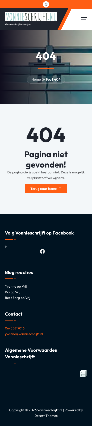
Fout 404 (53, 79)
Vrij (24, 286)
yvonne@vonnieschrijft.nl (24, 334)
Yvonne (10, 286)
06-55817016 (15, 328)
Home (36, 79)
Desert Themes (46, 416)
